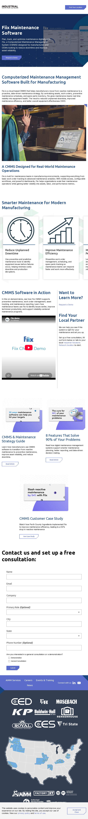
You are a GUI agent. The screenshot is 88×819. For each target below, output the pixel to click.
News (30, 685)
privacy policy (24, 813)
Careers (28, 680)
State (9, 631)
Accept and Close (77, 811)
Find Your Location (75, 7)
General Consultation (18, 661)
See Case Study (28, 536)
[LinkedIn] (74, 682)
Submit (12, 668)
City (8, 619)
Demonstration (16, 658)
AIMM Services (13, 680)
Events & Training (45, 680)
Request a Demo (12, 58)
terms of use (39, 813)
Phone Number (19, 642)
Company (11, 595)
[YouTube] (79, 682)
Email (9, 583)
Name (9, 571)
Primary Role (18, 607)
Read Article (10, 464)
